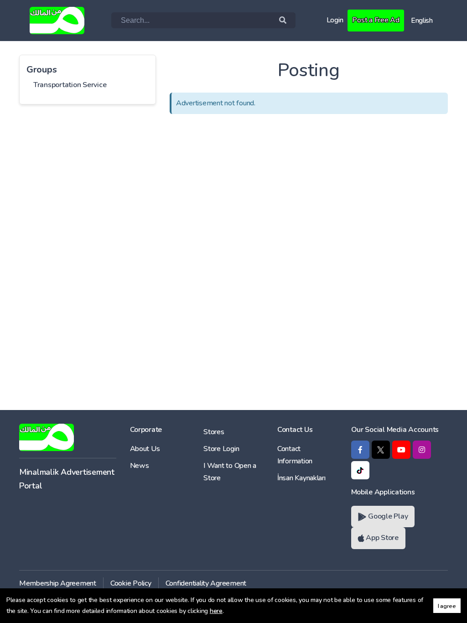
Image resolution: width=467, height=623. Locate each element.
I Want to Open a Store (229, 472)
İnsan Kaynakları (301, 478)
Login (335, 20)
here (216, 611)
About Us (145, 449)
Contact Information (294, 455)
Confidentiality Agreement (206, 583)
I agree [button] (447, 606)
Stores (213, 432)
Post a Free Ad (375, 20)
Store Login (221, 449)
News (139, 466)
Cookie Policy (130, 583)
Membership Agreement (57, 583)
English (422, 21)
